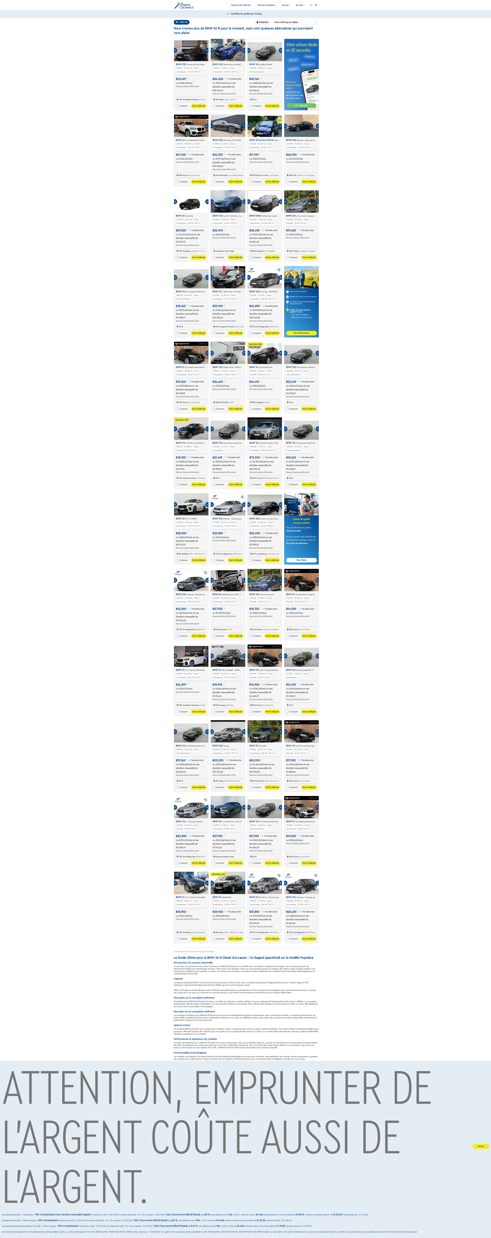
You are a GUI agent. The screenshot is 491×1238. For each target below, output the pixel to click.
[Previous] (175, 50)
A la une (285, 5)
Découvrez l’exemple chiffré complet (187, 86)
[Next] (206, 50)
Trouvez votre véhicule (240, 5)
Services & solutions (266, 5)
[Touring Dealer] (185, 5)
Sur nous (299, 5)
